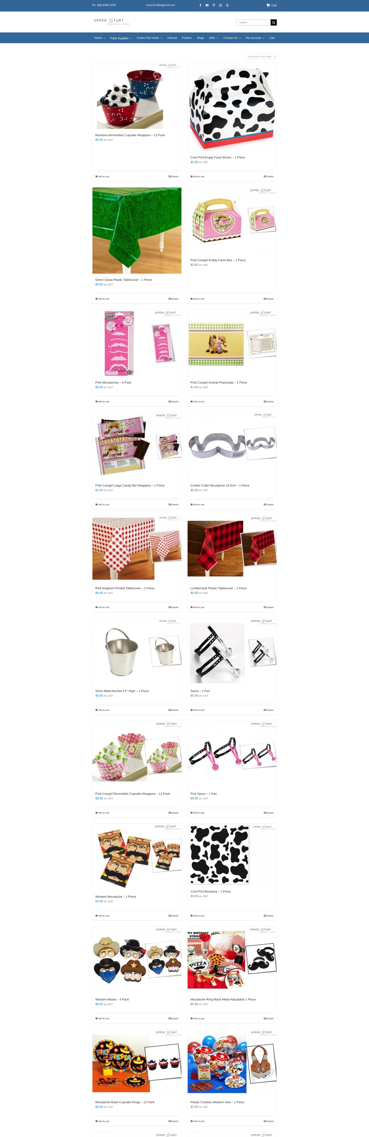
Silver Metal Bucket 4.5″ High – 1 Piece (122, 691)
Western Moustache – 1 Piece (115, 896)
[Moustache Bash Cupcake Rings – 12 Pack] (136, 1062)
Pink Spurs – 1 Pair (203, 793)
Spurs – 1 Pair (200, 691)
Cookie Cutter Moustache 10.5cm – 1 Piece (219, 485)
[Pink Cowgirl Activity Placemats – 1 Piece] (232, 343)
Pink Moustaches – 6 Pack (113, 382)
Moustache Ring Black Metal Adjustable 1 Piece (223, 999)
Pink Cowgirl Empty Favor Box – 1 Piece (218, 260)
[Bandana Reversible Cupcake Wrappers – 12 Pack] (136, 95)
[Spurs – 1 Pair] (232, 651)
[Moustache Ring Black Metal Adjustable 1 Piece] (232, 960)
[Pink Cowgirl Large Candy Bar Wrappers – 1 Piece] (136, 446)
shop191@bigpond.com (160, 5)
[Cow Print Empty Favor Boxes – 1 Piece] (232, 106)
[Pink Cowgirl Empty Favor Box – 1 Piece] (232, 220)
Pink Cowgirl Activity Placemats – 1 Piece (218, 382)
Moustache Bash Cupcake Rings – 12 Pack (125, 1102)
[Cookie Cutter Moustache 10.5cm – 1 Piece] (232, 446)
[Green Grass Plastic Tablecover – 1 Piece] (136, 230)
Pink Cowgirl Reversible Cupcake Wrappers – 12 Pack (132, 793)
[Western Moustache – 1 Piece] (136, 857)
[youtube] (207, 5)
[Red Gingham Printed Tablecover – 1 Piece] (136, 548)
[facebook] (200, 5)
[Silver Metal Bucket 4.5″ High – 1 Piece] (136, 651)
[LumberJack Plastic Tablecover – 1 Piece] (232, 548)
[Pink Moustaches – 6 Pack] (136, 343)
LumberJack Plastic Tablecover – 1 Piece (218, 588)
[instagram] (220, 5)
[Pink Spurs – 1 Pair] (232, 754)
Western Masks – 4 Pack (112, 999)
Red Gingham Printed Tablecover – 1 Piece (124, 588)
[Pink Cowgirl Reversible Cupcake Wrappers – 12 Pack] (136, 754)
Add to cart (103, 176)
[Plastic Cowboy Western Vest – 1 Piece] (232, 1062)
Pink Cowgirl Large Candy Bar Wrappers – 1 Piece (130, 485)
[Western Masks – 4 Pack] (136, 960)
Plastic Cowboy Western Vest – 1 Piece (217, 1102)
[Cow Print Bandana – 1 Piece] (232, 854)
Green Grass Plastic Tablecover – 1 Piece (123, 279)
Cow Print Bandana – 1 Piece (210, 891)
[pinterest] (213, 5)
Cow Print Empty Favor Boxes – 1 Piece (217, 157)
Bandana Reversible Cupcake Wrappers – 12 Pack (130, 135)
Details (175, 176)
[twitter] (227, 5)
